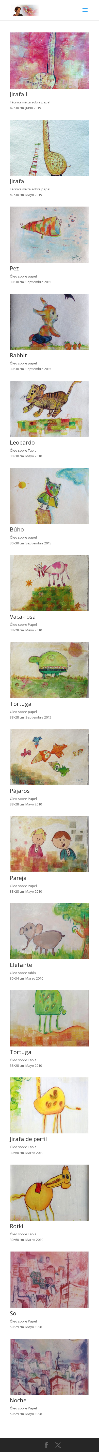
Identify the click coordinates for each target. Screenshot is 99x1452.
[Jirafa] (49, 174)
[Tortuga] (49, 697)
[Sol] (49, 1306)
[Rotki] (49, 1219)
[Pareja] (49, 871)
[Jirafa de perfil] (49, 1132)
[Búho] (49, 522)
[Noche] (49, 1393)
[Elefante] (49, 958)
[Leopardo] (49, 435)
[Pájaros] (49, 784)
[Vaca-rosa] (49, 610)
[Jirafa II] (49, 87)
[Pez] (49, 261)
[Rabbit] (49, 348)
